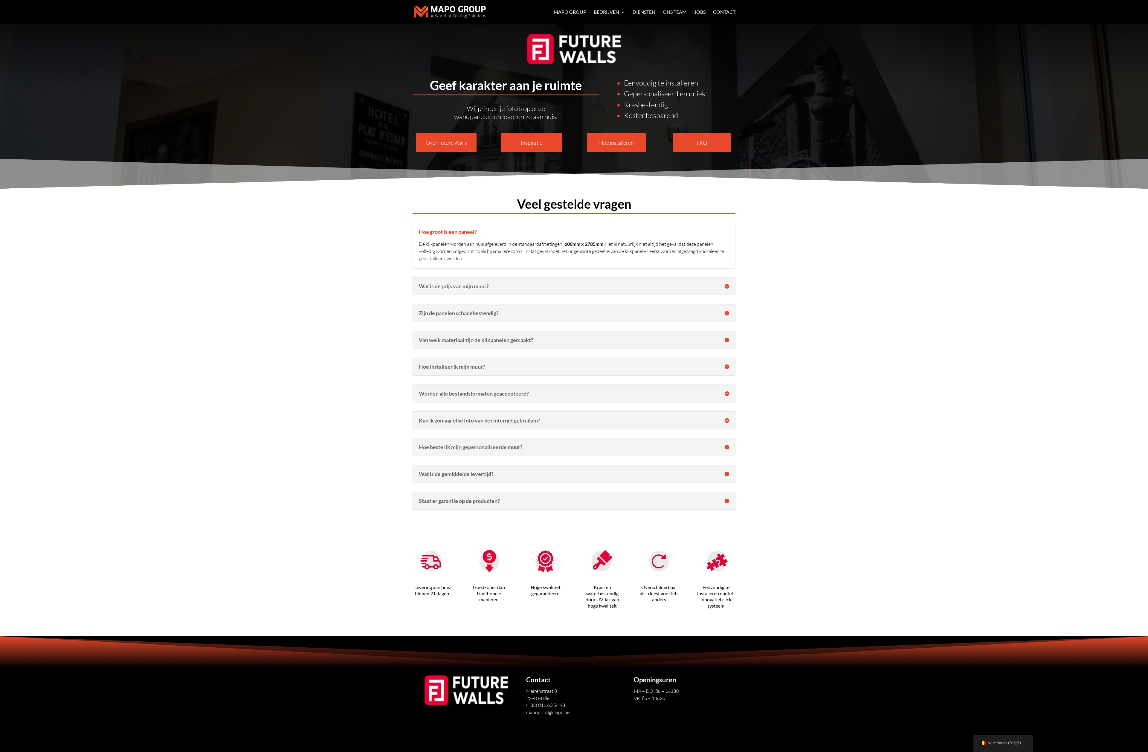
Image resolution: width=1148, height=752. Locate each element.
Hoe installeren (616, 142)
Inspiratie (531, 142)
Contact (724, 12)
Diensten (644, 12)
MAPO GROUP (570, 12)
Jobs (700, 12)
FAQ (702, 142)
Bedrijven (606, 12)
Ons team (675, 12)
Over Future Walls (446, 142)
